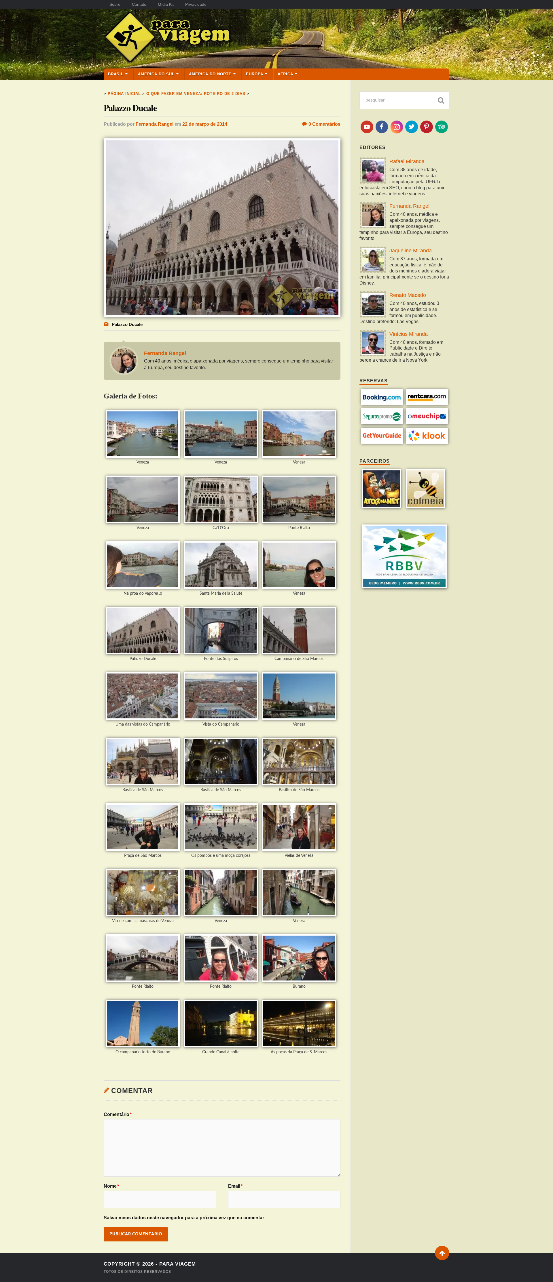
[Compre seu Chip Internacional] (427, 422)
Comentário (118, 1114)
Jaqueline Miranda (410, 250)
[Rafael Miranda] (373, 171)
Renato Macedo (407, 295)
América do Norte (210, 74)
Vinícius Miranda (408, 334)
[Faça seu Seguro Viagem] (382, 422)
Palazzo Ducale (130, 108)
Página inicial (124, 93)
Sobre (114, 4)
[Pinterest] (426, 127)
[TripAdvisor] (441, 127)
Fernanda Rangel (154, 124)
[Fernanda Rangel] (373, 216)
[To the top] (442, 1253)
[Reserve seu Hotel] (382, 403)
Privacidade (196, 4)
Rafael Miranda (407, 161)
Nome (111, 1186)
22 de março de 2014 (204, 124)
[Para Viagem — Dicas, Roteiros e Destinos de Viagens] (190, 38)
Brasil (116, 74)
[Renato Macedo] (373, 305)
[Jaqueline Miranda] (373, 260)
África (285, 74)
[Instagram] (397, 127)
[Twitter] (411, 127)
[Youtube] (367, 127)
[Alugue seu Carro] (427, 403)
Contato (139, 4)
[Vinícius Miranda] (373, 344)
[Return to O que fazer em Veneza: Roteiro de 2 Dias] (222, 315)
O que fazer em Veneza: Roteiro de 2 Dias (195, 93)
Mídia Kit (166, 4)
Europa (254, 74)
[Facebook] (382, 127)
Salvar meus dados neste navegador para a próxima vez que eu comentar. (184, 1217)
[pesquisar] (440, 100)
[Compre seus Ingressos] (382, 442)
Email (235, 1186)
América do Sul (156, 74)
